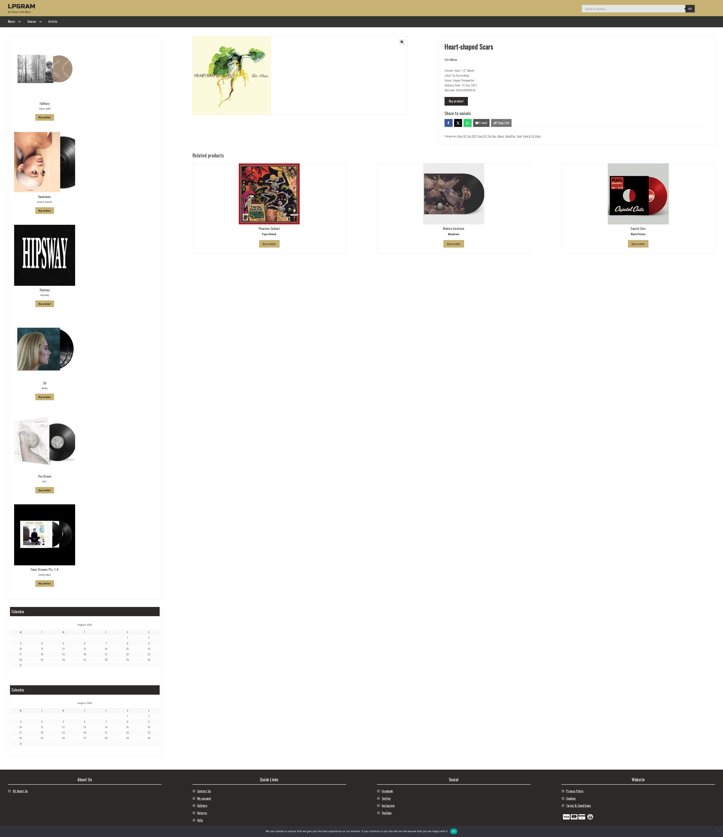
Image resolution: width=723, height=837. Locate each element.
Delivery (202, 805)
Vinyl (519, 136)
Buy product (456, 101)
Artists (52, 21)
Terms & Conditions (578, 805)
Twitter (386, 798)
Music (11, 21)
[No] (718, 831)
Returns (202, 813)
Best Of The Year (487, 136)
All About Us (20, 791)
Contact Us (204, 791)
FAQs (200, 820)
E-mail (482, 122)
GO (690, 9)
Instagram (388, 805)
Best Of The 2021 (467, 136)
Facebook (387, 791)
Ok (453, 831)
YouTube (387, 813)
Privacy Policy (574, 791)
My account (204, 798)
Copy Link (503, 122)
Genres (31, 21)
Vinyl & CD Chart (532, 136)
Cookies (571, 798)
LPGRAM (21, 6)
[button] (402, 42)
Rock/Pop (510, 136)
